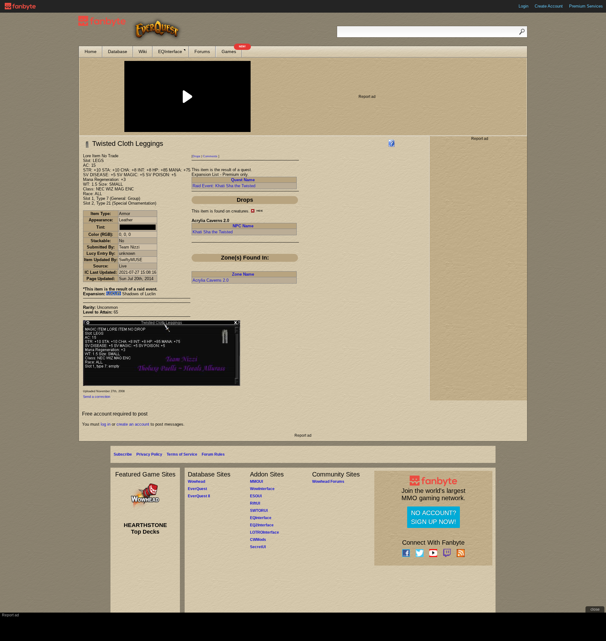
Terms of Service (182, 454)
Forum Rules (213, 454)
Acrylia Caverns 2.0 (211, 280)
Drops (196, 156)
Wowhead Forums (328, 481)
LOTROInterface (264, 532)
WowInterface (262, 489)
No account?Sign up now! (433, 517)
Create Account (549, 6)
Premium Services (586, 6)
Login (523, 6)
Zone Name (243, 274)
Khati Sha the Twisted (213, 232)
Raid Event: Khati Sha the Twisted (224, 185)
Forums (202, 51)
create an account (132, 424)
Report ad (367, 96)
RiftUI (255, 503)
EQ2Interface (262, 525)
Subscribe (123, 454)
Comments (210, 156)
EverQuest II (199, 496)
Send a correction (96, 396)
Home (91, 51)
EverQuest (197, 489)
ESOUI (256, 496)
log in (105, 424)
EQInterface (170, 51)
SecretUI (258, 547)
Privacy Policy (149, 454)
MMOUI (256, 481)
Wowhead (196, 481)
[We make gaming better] (20, 6)
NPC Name (243, 226)
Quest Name (243, 179)
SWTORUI (259, 510)
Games (232, 50)
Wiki (143, 51)
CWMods (258, 539)
